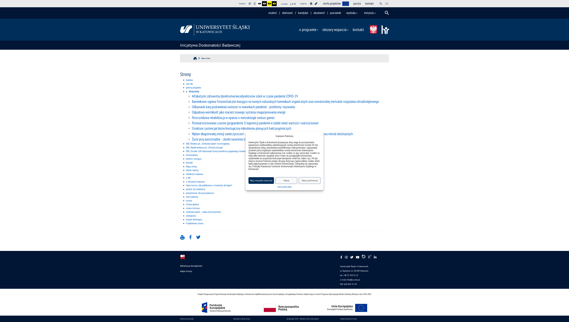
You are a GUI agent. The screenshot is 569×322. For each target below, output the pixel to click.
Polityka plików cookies (284, 186)
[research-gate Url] (369, 257)
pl (381, 3)
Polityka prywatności (187, 319)
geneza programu (193, 87)
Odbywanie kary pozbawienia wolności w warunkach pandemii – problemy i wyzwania (243, 106)
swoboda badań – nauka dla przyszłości (203, 212)
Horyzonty (194, 91)
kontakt (369, 3)
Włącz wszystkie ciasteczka (261, 180)
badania (189, 80)
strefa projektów (332, 3)
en (386, 3)
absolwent (319, 13)
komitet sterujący (193, 158)
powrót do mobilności (195, 189)
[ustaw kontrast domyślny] (249, 3)
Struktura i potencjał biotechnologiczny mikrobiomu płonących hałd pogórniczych (241, 128)
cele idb (189, 83)
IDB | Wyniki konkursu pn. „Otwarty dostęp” (204, 147)
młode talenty (192, 170)
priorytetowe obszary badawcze (200, 193)
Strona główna (192, 204)
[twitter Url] (351, 257)
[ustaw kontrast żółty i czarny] (274, 3)
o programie (307, 29)
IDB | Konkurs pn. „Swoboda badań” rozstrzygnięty (208, 143)
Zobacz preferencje (310, 180)
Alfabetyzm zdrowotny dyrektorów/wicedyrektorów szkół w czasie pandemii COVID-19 (245, 96)
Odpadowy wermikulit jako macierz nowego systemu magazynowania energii (238, 112)
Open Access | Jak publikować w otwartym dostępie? (209, 185)
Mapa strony (191, 166)
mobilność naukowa (194, 174)
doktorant (287, 13)
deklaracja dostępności (191, 265)
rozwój (189, 200)
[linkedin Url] (375, 257)
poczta (357, 3)
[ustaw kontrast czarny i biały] (259, 3)
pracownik (335, 13)
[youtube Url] (357, 257)
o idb (188, 177)
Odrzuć (286, 180)
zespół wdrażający (194, 219)
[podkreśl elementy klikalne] (316, 3)
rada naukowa (192, 196)
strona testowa (193, 208)
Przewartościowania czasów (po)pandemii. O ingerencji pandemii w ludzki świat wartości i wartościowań (255, 123)
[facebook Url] (341, 257)
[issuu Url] (363, 257)
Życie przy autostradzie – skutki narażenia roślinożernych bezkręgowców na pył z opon (244, 139)
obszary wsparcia (334, 29)
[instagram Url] (346, 257)
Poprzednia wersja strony (241, 319)
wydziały (351, 13)
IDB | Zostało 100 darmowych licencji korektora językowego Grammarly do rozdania (223, 151)
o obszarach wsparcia (195, 181)
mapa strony (186, 271)
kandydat (303, 13)
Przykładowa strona (194, 223)
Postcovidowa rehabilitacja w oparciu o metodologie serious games (233, 117)
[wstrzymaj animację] (311, 3)
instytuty (369, 13)
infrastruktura (192, 155)
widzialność (191, 215)
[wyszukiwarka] (387, 13)
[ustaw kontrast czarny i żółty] (269, 3)
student (272, 13)
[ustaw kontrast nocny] (254, 3)
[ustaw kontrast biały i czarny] (264, 3)
